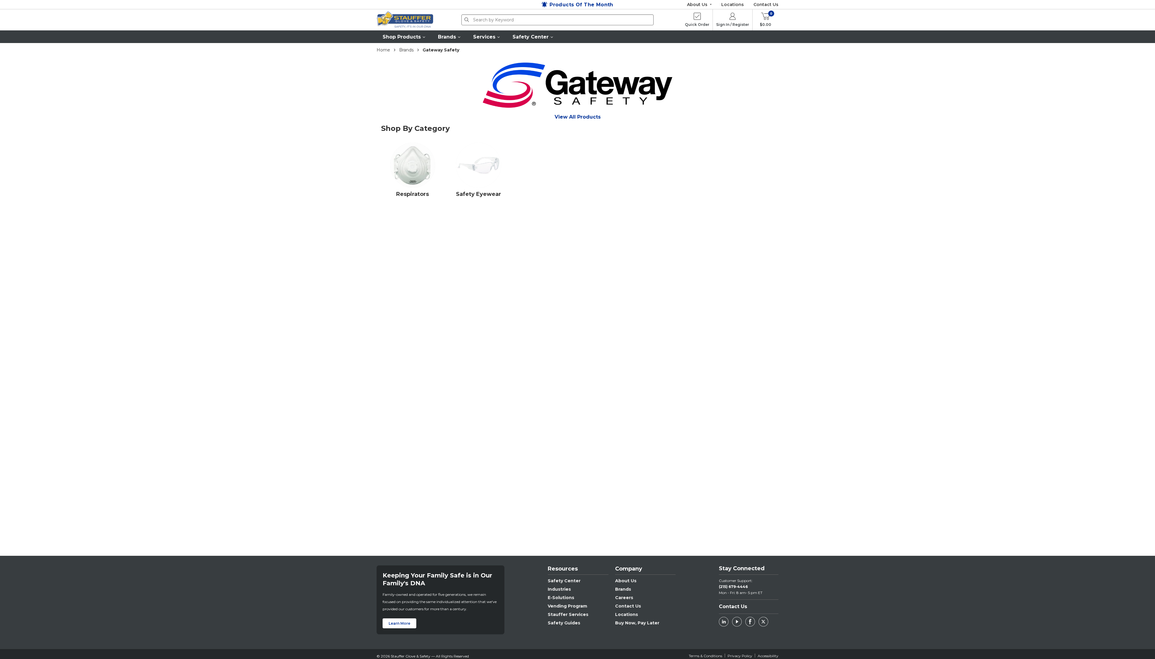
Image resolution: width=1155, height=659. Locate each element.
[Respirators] (412, 167)
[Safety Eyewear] (478, 167)
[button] (404, 36)
